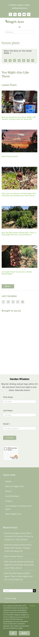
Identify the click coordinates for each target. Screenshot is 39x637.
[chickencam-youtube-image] (14, 20)
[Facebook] (5, 60)
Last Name (8, 410)
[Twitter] (13, 302)
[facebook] (10, 14)
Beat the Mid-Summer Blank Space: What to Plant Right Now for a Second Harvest (19, 233)
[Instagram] (8, 302)
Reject (24, 633)
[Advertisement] (19, 340)
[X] (10, 60)
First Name (8, 397)
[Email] (33, 60)
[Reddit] (14, 60)
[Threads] (19, 60)
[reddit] (28, 14)
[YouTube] (22, 302)
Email (6, 424)
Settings (32, 606)
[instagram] (15, 14)
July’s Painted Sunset (10, 156)
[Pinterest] (28, 60)
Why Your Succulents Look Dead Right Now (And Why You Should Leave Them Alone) (19, 194)
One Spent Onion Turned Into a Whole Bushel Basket (17, 273)
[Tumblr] (23, 60)
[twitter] (19, 14)
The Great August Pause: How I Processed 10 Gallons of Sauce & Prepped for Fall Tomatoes (18, 536)
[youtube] (24, 14)
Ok (13, 633)
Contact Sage (10, 598)
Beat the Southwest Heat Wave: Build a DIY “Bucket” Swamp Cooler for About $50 (19, 118)
